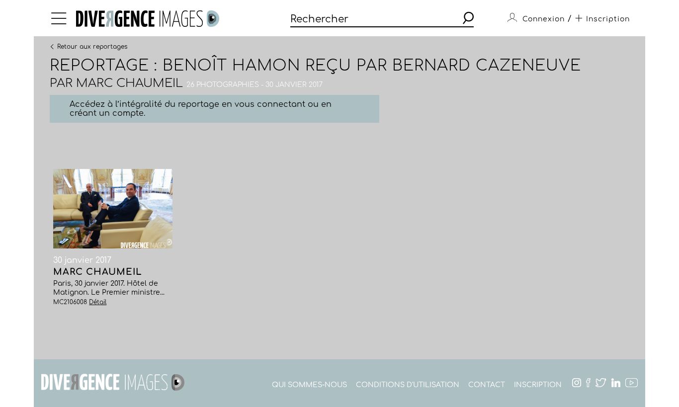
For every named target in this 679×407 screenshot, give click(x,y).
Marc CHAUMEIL (129, 83)
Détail (97, 302)
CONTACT (486, 385)
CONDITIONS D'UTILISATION (407, 385)
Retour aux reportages (92, 46)
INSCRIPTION (538, 385)
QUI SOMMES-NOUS (309, 385)
